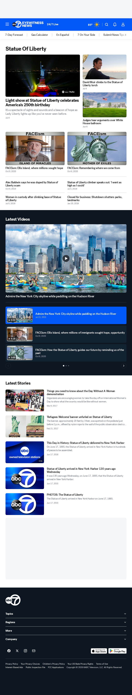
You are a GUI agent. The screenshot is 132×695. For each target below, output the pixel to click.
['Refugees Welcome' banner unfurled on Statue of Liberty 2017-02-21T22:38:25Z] (25, 426)
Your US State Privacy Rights (80, 664)
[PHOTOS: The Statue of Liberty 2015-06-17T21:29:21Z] (25, 504)
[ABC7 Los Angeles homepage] (27, 24)
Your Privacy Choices (30, 664)
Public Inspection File (35, 667)
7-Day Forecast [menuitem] (14, 34)
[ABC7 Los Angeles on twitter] (17, 650)
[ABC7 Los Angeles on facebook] (9, 650)
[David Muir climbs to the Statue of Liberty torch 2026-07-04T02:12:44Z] (104, 67)
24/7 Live (52, 24)
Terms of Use (102, 664)
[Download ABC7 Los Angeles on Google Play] (117, 651)
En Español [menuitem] (62, 34)
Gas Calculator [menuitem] (39, 34)
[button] (7, 24)
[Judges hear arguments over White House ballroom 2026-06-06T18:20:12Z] (104, 104)
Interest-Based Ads (14, 667)
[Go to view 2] (66, 365)
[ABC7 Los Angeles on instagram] (25, 650)
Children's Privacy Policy (54, 664)
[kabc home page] (13, 600)
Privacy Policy (12, 664)
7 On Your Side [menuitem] (86, 34)
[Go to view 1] (63, 365)
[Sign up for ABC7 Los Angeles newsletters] (33, 650)
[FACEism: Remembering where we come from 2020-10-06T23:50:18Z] (96, 148)
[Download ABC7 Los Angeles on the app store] (99, 651)
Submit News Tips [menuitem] (113, 34)
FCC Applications (56, 667)
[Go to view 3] (68, 365)
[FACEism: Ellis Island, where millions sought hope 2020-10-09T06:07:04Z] (35, 148)
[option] (18, 34)
